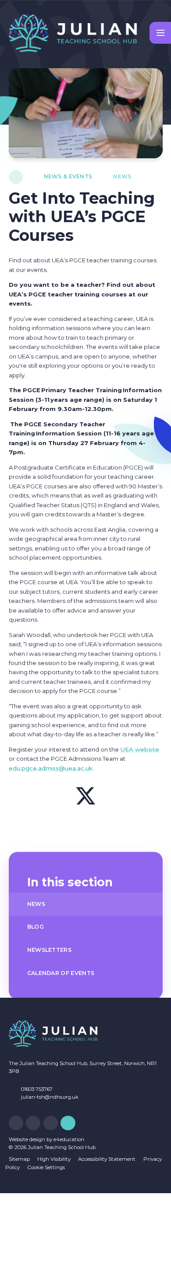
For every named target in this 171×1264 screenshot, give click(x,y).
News (122, 176)
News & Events (68, 176)
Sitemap (19, 1159)
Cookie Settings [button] (46, 1167)
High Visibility (54, 1159)
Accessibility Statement (106, 1159)
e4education (68, 1139)
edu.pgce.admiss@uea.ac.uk (51, 768)
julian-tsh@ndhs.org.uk (49, 1097)
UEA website (139, 749)
